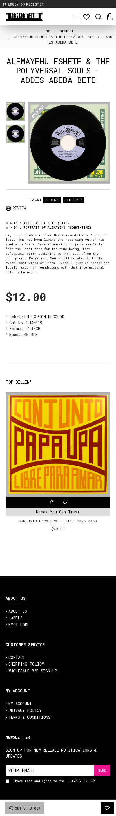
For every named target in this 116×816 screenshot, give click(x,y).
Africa (52, 199)
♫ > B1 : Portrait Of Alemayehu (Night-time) (48, 227)
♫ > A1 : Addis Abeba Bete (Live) (37, 223)
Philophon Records (44, 316)
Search (66, 30)
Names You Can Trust (58, 512)
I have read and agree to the (53, 781)
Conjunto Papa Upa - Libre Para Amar (58, 521)
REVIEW (19, 208)
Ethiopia (73, 199)
